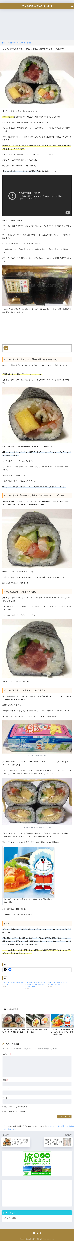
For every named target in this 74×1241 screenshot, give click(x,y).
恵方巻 (15, 1009)
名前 (5, 1080)
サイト (5, 1098)
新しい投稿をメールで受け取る (15, 1111)
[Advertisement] (37, 25)
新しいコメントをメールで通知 (15, 1107)
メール (6, 1089)
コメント (7, 1054)
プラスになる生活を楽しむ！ (37, 6)
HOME (38, 1233)
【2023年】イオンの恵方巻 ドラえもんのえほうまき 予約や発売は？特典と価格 (35, 984)
